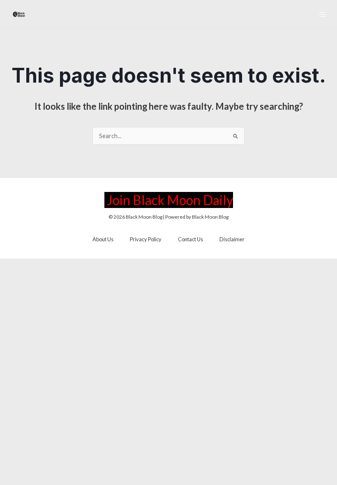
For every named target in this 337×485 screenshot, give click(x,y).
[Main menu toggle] (322, 14)
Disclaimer (232, 239)
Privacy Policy (146, 239)
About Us (102, 239)
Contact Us (190, 239)
